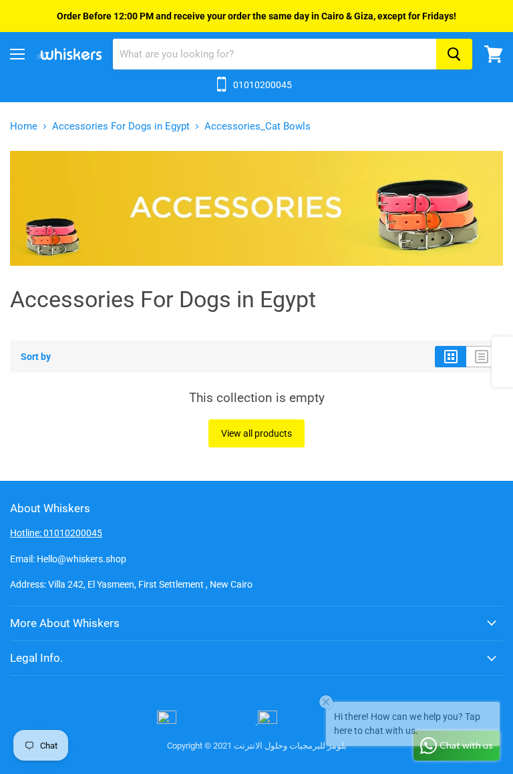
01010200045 (262, 84)
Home (23, 126)
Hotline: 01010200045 (56, 533)
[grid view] (450, 356)
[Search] (454, 54)
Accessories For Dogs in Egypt (121, 126)
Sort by (36, 356)
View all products (256, 433)
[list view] (482, 356)
